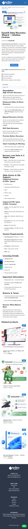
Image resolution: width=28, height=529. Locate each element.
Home (14, 499)
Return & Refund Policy (14, 490)
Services (14, 502)
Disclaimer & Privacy (14, 506)
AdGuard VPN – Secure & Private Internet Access (12, 420)
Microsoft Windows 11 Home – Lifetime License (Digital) (14, 455)
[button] (24, 12)
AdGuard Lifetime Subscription (11, 386)
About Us (14, 500)
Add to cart (14, 65)
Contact (14, 504)
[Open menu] (25, 3)
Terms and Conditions (14, 489)
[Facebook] (1, 260)
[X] (1, 262)
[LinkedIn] (1, 264)
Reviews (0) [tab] (5, 87)
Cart (14, 487)
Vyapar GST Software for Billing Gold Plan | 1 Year (13, 351)
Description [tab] (5, 84)
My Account (14, 485)
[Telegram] (1, 269)
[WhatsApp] (1, 267)
